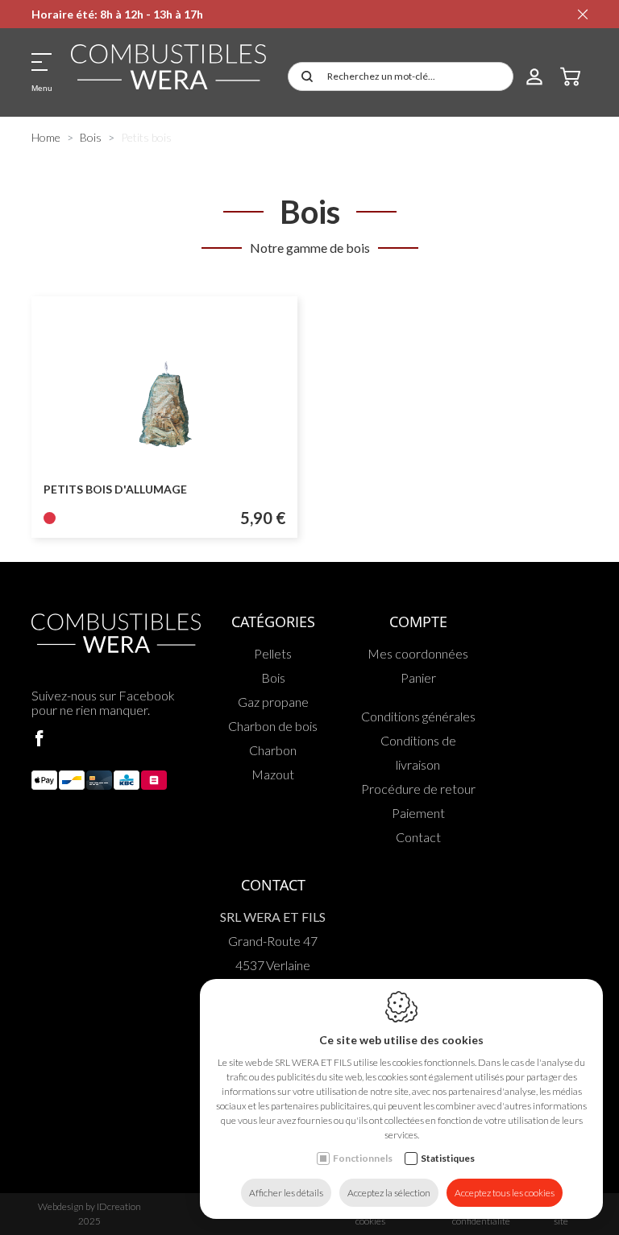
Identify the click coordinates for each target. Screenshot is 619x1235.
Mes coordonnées (418, 653)
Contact (418, 837)
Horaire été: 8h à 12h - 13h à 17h (117, 14)
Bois (91, 137)
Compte (418, 621)
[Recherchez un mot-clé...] (304, 76)
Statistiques (448, 1158)
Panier (418, 677)
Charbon (273, 750)
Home (45, 137)
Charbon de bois (273, 725)
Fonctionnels (363, 1158)
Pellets (273, 653)
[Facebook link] (39, 739)
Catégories (273, 621)
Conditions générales (418, 716)
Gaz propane (273, 701)
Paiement (418, 812)
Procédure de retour (418, 788)
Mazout (272, 774)
